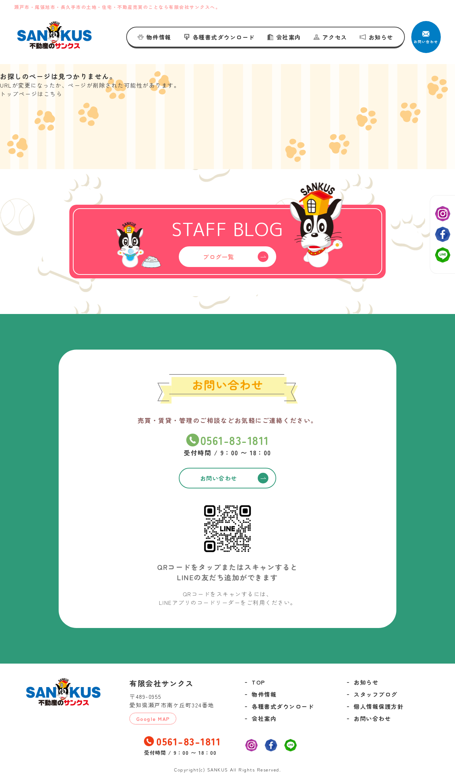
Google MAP (153, 718)
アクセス (334, 37)
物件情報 (158, 37)
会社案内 (288, 37)
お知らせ (381, 37)
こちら (53, 93)
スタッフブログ (375, 694)
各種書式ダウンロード (224, 37)
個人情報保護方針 (378, 706)
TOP (258, 682)
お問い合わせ (372, 718)
